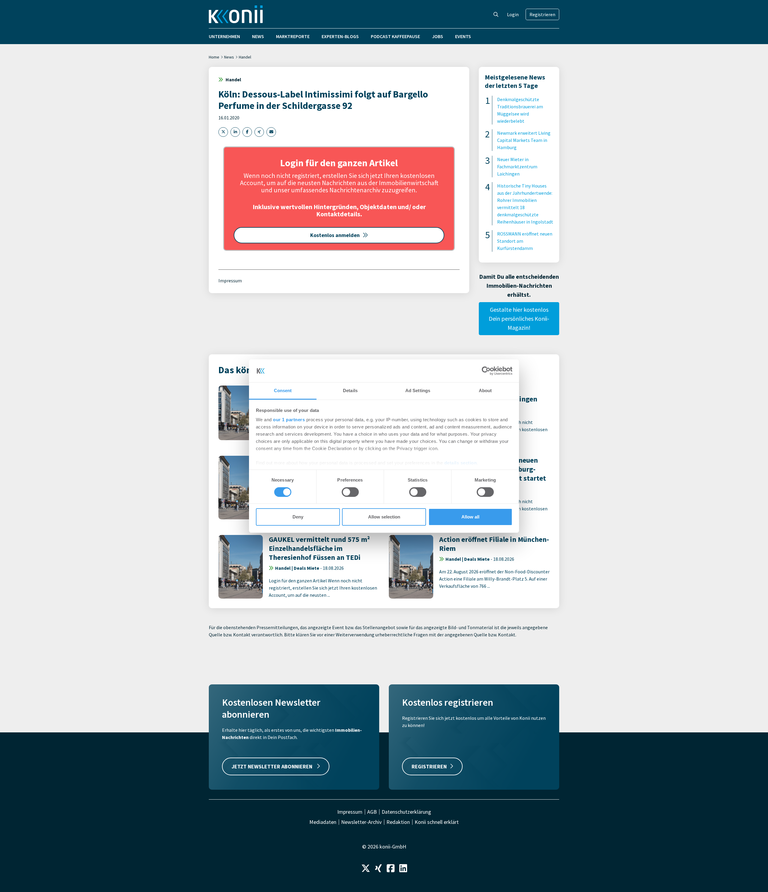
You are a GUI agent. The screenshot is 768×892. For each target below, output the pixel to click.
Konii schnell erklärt (437, 822)
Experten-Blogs (340, 36)
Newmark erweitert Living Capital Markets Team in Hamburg (523, 140)
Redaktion (398, 822)
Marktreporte (293, 36)
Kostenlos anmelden (335, 235)
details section (460, 462)
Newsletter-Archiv (361, 822)
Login (513, 14)
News (258, 36)
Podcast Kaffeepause (395, 36)
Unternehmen (224, 36)
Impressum (230, 281)
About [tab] (485, 390)
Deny (297, 516)
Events (463, 36)
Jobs (437, 36)
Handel (245, 57)
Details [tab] (350, 390)
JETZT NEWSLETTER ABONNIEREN (273, 766)
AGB (372, 812)
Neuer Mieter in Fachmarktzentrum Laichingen (517, 166)
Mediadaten (322, 822)
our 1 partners (289, 419)
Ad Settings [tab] (417, 390)
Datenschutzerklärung (406, 812)
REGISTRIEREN (429, 766)
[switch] (350, 492)
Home (214, 57)
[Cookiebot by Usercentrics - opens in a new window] (486, 370)
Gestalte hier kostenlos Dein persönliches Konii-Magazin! (519, 318)
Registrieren (542, 14)
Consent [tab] (283, 390)
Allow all (470, 516)
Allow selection (384, 516)
